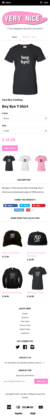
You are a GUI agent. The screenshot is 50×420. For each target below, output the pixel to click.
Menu (8, 2)
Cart (45, 2)
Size (4, 125)
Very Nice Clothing (27, 394)
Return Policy (25, 329)
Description (24, 179)
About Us (25, 317)
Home (14, 37)
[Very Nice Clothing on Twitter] (18, 348)
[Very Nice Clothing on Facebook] (25, 348)
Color (5, 113)
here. (43, 363)
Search (25, 313)
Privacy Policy (25, 325)
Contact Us (25, 333)
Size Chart (25, 321)
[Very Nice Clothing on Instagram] (32, 348)
